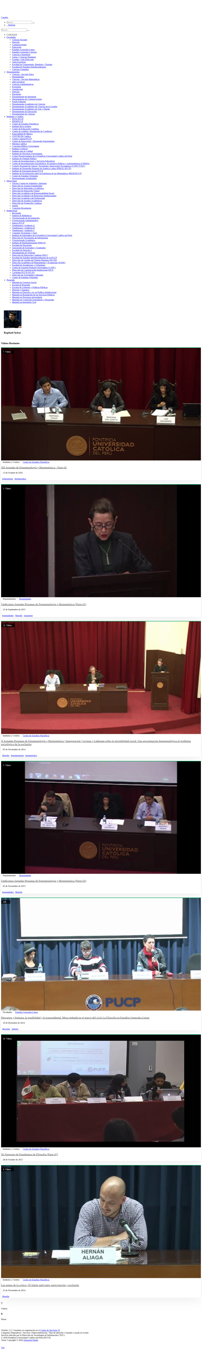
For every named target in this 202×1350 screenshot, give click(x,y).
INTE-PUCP (17, 119)
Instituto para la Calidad (22, 151)
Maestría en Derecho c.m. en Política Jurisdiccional (34, 292)
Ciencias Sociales (19, 40)
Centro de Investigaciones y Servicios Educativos (33, 161)
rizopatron (28, 615)
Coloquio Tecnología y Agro (24, 233)
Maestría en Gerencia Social (24, 282)
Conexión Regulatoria (21, 208)
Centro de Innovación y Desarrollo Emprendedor (33, 141)
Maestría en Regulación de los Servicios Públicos (33, 295)
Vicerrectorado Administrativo (25, 220)
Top (3, 1347)
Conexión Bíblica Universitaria (25, 146)
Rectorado (16, 213)
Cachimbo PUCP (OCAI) (23, 272)
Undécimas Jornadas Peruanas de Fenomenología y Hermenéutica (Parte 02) (43, 880)
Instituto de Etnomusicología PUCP (27, 171)
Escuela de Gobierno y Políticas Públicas (30, 287)
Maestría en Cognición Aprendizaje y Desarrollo (33, 300)
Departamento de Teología (23, 253)
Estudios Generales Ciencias (24, 52)
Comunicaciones (19, 44)
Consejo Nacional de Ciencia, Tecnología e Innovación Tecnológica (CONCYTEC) (48, 166)
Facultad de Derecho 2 (22, 250)
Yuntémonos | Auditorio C (23, 230)
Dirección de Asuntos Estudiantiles (27, 186)
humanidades (8, 615)
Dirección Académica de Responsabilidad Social (33, 193)
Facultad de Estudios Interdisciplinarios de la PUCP (34, 257)
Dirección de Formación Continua (27, 203)
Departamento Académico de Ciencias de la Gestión (34, 106)
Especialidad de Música (22, 134)
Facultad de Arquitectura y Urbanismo (28, 265)
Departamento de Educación (24, 111)
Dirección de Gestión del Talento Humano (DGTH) (34, 260)
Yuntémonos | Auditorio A (23, 225)
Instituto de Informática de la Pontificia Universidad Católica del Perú (42, 235)
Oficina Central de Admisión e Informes (29, 183)
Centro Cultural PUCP (22, 139)
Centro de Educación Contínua (25, 129)
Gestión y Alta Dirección (23, 59)
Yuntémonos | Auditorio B (23, 228)
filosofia (18, 615)
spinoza (15, 1029)
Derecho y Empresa (20, 290)
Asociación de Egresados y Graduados (29, 248)
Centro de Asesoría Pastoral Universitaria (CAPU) (34, 267)
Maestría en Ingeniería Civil (24, 302)
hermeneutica (20, 479)
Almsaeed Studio (30, 1340)
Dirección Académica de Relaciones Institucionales (34, 196)
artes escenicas (18, 82)
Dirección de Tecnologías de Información (30, 238)
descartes (6, 1029)
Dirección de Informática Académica (28, 188)
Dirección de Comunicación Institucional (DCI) (32, 270)
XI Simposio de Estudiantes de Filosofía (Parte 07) (29, 1154)
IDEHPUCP (17, 121)
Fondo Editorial (19, 101)
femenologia (7, 479)
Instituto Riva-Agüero (21, 126)
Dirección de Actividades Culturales (27, 275)
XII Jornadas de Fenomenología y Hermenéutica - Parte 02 (34, 467)
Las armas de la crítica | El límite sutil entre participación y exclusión (40, 1285)
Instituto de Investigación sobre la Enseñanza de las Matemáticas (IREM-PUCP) (47, 173)
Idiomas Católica (19, 144)
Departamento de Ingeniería (24, 96)
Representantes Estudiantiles (24, 178)
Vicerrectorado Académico (23, 240)
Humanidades (18, 77)
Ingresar (11, 25)
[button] (5, 17)
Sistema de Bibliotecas (22, 215)
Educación (16, 47)
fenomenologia (17, 755)
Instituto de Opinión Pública (24, 158)
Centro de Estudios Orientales (25, 176)
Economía (16, 87)
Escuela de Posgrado (21, 285)
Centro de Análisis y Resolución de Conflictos (32, 131)
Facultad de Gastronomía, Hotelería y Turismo (32, 64)
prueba (15, 205)
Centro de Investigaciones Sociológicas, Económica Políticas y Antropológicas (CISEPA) (51, 163)
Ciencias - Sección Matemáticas (26, 79)
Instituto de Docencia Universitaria (27, 153)
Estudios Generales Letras (23, 49)
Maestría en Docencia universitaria (27, 297)
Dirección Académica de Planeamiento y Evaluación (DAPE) (38, 262)
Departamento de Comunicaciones (27, 99)
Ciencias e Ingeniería (21, 54)
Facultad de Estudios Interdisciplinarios (29, 67)
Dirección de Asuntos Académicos (27, 201)
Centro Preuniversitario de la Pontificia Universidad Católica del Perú (42, 156)
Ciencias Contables (20, 69)
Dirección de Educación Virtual (25, 191)
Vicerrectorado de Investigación (26, 218)
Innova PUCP (18, 223)
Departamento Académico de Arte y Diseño (31, 109)
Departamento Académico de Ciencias (28, 104)
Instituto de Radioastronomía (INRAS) (29, 243)
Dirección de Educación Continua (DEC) (30, 255)
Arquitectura (17, 89)
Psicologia (16, 94)
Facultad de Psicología (22, 245)
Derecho (16, 42)
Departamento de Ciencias (23, 114)
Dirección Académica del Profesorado (28, 198)
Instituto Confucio (20, 149)
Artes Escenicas (19, 62)
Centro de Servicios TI (50, 1330)
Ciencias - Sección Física (23, 74)
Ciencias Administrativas (23, 84)
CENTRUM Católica (21, 136)
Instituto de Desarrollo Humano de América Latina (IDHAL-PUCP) (41, 168)
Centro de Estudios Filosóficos (25, 124)
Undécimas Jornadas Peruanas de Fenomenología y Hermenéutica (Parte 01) (43, 604)
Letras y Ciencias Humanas (24, 57)
